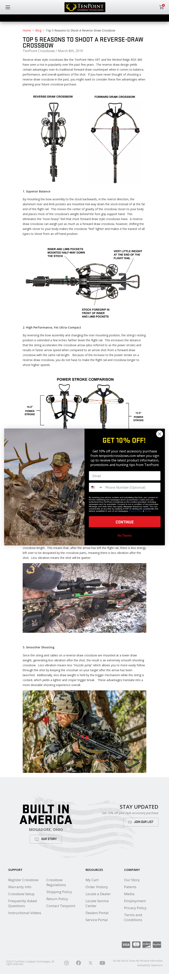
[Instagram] (67, 963)
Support (15, 870)
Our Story (132, 879)
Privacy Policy (135, 907)
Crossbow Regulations (56, 882)
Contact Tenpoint (60, 905)
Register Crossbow (23, 879)
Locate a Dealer (98, 893)
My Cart (92, 879)
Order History (97, 886)
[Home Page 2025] (90, 963)
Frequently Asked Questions (22, 903)
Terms (147, 511)
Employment (135, 900)
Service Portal (97, 919)
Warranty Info (19, 886)
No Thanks (125, 535)
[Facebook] (78, 963)
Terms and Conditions (133, 917)
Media (129, 893)
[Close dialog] (159, 434)
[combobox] (96, 487)
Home (27, 30)
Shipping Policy (59, 891)
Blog (38, 30)
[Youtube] (102, 963)
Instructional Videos (24, 912)
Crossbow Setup (21, 893)
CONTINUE (125, 521)
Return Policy (57, 898)
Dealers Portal (97, 912)
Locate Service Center (97, 903)
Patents (130, 886)
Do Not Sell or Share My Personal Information (138, 960)
